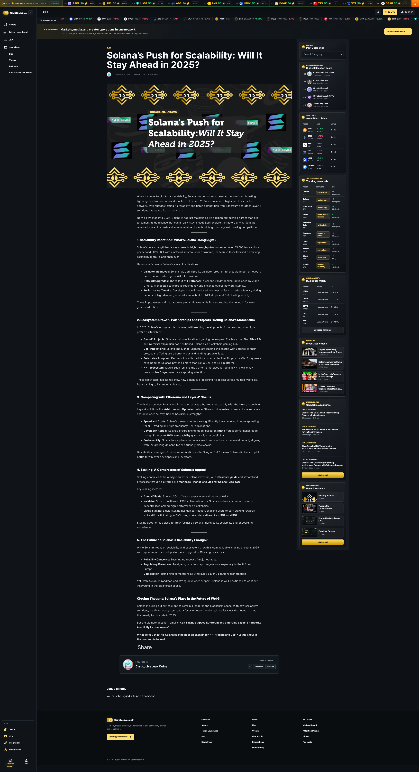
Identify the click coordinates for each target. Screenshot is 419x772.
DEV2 (305, 306)
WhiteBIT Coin (307, 224)
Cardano (307, 233)
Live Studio (257, 736)
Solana (306, 199)
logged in (127, 696)
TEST (305, 321)
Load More (323, 475)
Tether (306, 249)
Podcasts (307, 742)
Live (254, 725)
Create (255, 731)
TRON (305, 256)
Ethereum (307, 206)
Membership (258, 747)
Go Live (391, 12)
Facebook (259, 667)
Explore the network (396, 31)
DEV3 (305, 298)
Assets (204, 725)
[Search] (378, 12)
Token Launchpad (209, 731)
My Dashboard (310, 725)
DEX (203, 736)
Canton (306, 191)
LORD (305, 291)
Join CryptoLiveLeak (118, 737)
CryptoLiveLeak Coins (121, 74)
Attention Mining (311, 731)
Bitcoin (306, 264)
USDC (305, 241)
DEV (305, 313)
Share (145, 647)
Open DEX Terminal (322, 330)
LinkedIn (270, 667)
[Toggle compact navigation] (30, 12)
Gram (305, 214)
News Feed (206, 742)
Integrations (258, 742)
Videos (306, 736)
